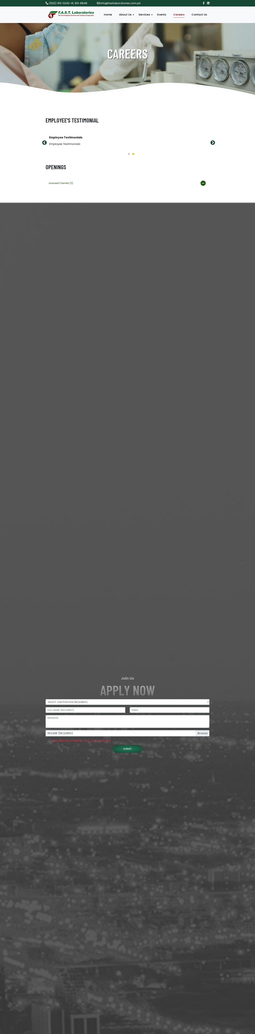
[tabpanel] (127, 154)
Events (161, 14)
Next (211, 155)
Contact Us (199, 14)
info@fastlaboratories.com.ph (120, 3)
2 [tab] (133, 181)
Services (144, 14)
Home (108, 14)
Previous (43, 155)
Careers (178, 14)
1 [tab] (128, 181)
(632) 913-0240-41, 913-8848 (67, 3)
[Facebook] (203, 3)
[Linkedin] (208, 3)
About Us (125, 14)
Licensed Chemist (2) (61, 210)
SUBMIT (127, 776)
